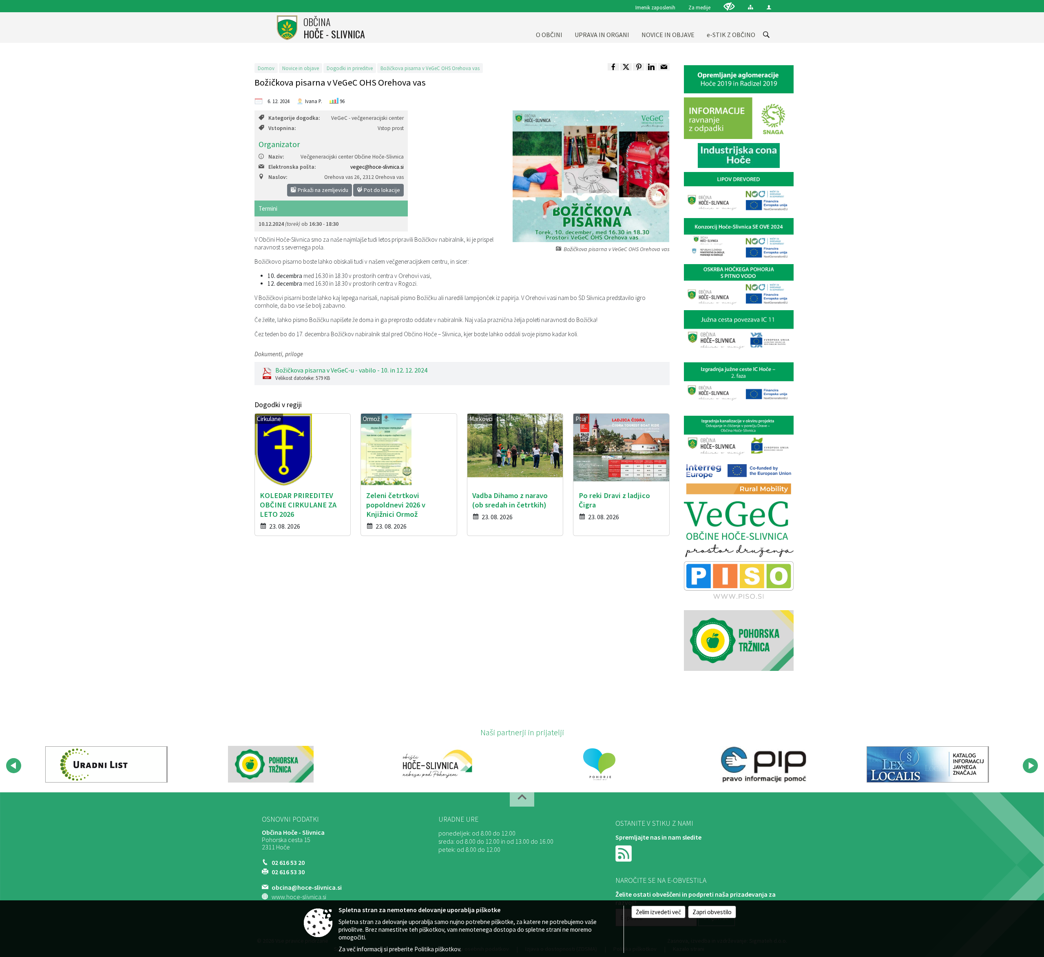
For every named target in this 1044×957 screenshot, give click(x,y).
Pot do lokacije (381, 190)
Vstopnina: (282, 128)
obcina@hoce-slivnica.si (307, 887)
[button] (13, 765)
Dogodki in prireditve (350, 68)
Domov (266, 68)
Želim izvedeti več (658, 912)
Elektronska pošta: (292, 166)
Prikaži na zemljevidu (322, 190)
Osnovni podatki (290, 819)
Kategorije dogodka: (294, 118)
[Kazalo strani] (750, 7)
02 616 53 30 (288, 872)
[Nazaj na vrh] (522, 799)
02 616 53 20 (288, 862)
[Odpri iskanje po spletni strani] (766, 34)
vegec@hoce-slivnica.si (377, 166)
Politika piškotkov (437, 949)
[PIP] (763, 764)
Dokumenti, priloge (278, 354)
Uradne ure (458, 819)
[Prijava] (769, 7)
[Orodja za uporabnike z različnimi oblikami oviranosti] (729, 6)
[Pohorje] (599, 764)
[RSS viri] (624, 853)
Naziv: (276, 156)
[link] (613, 67)
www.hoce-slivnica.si (299, 897)
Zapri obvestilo (712, 912)
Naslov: (277, 177)
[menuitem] (549, 27)
